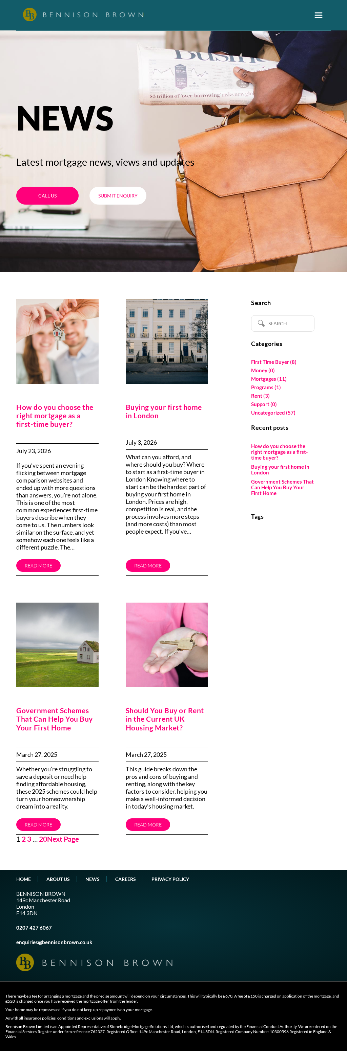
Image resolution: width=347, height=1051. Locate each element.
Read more (43, 567)
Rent (256, 396)
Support (260, 404)
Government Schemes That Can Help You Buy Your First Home (54, 718)
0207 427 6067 (34, 928)
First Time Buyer (270, 362)
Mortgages (263, 379)
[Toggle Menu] (318, 15)
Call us (47, 195)
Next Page (63, 839)
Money (259, 370)
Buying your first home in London (164, 411)
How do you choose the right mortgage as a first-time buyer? (55, 415)
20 (43, 839)
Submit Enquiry (118, 195)
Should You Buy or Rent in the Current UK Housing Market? (165, 718)
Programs (262, 387)
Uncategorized (268, 413)
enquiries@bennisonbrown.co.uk (54, 942)
